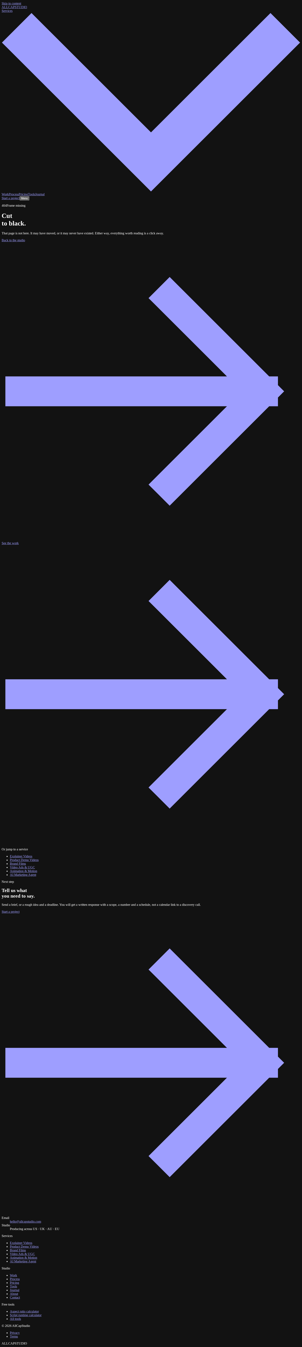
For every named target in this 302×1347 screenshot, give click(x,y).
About (14, 1293)
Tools (31, 194)
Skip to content (11, 3)
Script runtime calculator (25, 1315)
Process (14, 194)
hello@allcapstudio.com (25, 1221)
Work (5, 194)
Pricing (23, 194)
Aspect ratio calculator (24, 1311)
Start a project (11, 198)
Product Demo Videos (24, 860)
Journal (40, 194)
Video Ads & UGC (22, 867)
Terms (14, 1336)
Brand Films (18, 863)
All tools (15, 1319)
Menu (24, 198)
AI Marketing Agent (23, 874)
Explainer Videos (21, 856)
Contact (15, 1297)
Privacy (15, 1332)
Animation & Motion (23, 871)
